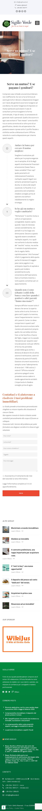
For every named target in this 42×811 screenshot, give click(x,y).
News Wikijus (10, 739)
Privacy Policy (8, 808)
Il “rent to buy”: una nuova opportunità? (22, 568)
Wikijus (16, 692)
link (28, 483)
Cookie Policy (19, 808)
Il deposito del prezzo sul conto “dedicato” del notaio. (24, 581)
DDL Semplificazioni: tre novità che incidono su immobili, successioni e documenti (22, 719)
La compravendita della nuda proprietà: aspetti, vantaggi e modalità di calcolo (19, 725)
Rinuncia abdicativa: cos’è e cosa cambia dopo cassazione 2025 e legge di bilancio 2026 (21, 708)
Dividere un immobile (20, 538)
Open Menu (37, 23)
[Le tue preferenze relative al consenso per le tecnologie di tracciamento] (4, 807)
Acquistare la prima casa (21, 593)
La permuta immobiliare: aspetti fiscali (19, 730)
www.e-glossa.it (22, 5)
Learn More (15, 531)
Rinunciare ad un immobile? (22, 603)
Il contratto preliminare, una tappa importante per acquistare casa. (25, 552)
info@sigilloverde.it (22, 2)
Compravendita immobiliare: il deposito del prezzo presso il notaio (20, 714)
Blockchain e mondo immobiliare (24, 527)
